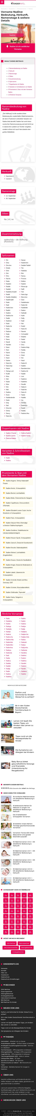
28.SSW (18, 921)
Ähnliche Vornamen (14, 95)
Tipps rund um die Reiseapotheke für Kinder (16, 1028)
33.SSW (18, 927)
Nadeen (23, 666)
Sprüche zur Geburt (7, 1060)
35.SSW (30, 927)
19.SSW (24, 911)
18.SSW (18, 911)
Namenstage (12, 73)
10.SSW (30, 900)
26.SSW (6, 921)
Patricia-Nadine (11, 438)
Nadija (8, 668)
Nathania (24, 650)
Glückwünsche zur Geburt (9, 1062)
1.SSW (6, 895)
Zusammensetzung (14, 79)
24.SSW (24, 916)
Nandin (23, 668)
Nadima (23, 661)
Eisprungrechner (24, 943)
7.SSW (12, 900)
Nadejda (8, 629)
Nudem (23, 658)
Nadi (7, 655)
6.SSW (6, 900)
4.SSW (24, 895)
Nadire (23, 621)
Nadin (8, 458)
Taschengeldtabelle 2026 (9, 1056)
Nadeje (8, 632)
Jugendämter (5, 1054)
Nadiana (24, 671)
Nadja (23, 629)
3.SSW (18, 895)
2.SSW (12, 895)
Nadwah (24, 642)
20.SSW (30, 911)
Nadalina (9, 621)
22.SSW (12, 916)
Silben (10, 76)
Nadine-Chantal (11, 433)
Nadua (23, 639)
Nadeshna (9, 647)
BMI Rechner (5, 1000)
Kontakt (3, 970)
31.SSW (6, 927)
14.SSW (24, 905)
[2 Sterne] (3, 788)
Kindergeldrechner (18, 952)
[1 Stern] (2, 788)
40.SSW (30, 932)
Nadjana (24, 632)
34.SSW (24, 927)
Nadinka (8, 676)
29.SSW (24, 921)
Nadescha (9, 637)
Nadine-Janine (10, 436)
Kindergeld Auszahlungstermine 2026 (13, 1045)
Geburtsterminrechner (11, 947)
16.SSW (6, 911)
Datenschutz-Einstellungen (10, 979)
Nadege (8, 626)
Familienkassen (6, 1050)
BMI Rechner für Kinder (9, 1002)
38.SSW (18, 932)
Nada (8, 618)
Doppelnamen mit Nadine (16, 84)
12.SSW (12, 905)
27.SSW (12, 921)
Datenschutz (5, 977)
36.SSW (6, 932)
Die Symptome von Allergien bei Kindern (14, 1031)
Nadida (8, 663)
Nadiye (23, 626)
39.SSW (24, 932)
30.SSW (30, 921)
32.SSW (12, 927)
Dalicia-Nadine (26, 433)
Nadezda (9, 653)
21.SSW (6, 916)
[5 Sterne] (8, 788)
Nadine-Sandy (25, 436)
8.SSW (18, 900)
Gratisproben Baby (7, 1058)
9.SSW (24, 900)
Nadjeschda (25, 637)
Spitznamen (12, 81)
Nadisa (23, 624)
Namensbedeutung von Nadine (17, 68)
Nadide (8, 666)
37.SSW (12, 932)
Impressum (5, 975)
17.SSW (12, 911)
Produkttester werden (8, 1043)
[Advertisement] (18, 147)
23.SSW (18, 916)
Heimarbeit (5, 1041)
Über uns (4, 973)
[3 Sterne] (5, 788)
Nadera (8, 634)
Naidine (23, 674)
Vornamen (4, 1067)
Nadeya (8, 650)
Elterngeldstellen (6, 1052)
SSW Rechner (11, 943)
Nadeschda (10, 639)
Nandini (23, 663)
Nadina (8, 460)
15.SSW (30, 905)
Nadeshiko (9, 645)
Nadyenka (24, 647)
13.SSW (18, 905)
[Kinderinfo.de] (18, 3)
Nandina (24, 653)
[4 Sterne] (6, 788)
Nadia (8, 658)
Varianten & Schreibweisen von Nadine (20, 87)
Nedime (23, 655)
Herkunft (11, 71)
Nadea (8, 624)
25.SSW (30, 916)
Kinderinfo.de (17, 1111)
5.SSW (30, 895)
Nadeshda (9, 642)
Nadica (8, 661)
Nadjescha (24, 634)
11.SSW (6, 905)
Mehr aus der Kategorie (17, 685)
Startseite (4, 968)
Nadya (23, 645)
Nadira (23, 618)
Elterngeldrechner (26, 947)
